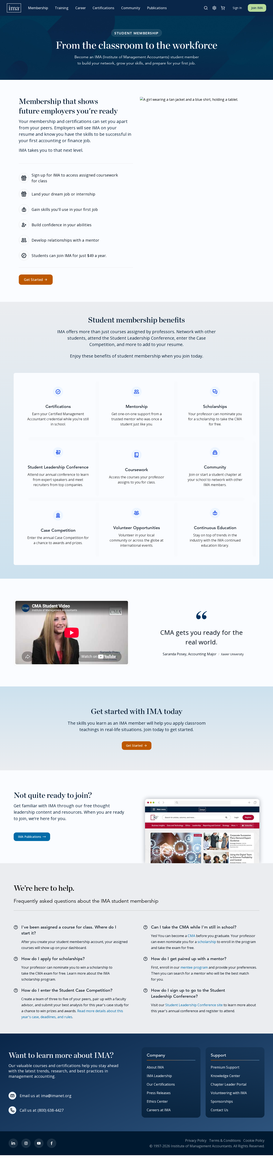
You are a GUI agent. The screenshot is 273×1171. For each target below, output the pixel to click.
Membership (38, 8)
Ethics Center (157, 1101)
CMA (191, 935)
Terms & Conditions (225, 1140)
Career (80, 8)
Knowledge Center (225, 1075)
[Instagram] (26, 1143)
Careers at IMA (159, 1110)
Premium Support (225, 1067)
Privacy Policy (195, 1140)
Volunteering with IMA (229, 1093)
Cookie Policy (253, 1140)
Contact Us (219, 1110)
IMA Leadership (159, 1075)
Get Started (33, 279)
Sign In (237, 8)
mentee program (194, 967)
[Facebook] (51, 1143)
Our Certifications (161, 1084)
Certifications (103, 8)
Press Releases (159, 1093)
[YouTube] (39, 1143)
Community (130, 8)
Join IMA (257, 8)
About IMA (155, 1067)
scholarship (206, 941)
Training (61, 8)
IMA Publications (29, 837)
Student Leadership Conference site (194, 1005)
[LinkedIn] (13, 1143)
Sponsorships (222, 1101)
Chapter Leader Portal (228, 1084)
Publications (157, 8)
